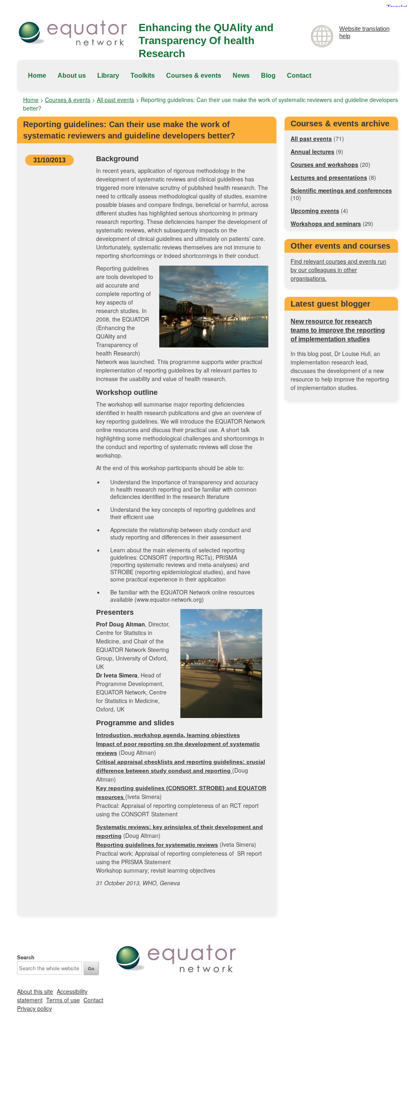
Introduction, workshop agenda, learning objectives (168, 735)
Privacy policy (34, 1008)
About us (72, 75)
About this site (35, 991)
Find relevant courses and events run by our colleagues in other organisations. (338, 269)
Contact (299, 75)
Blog (268, 75)
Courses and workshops (324, 164)
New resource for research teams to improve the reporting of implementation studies (338, 330)
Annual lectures (312, 151)
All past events (115, 100)
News (241, 75)
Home (37, 75)
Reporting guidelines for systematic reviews (157, 844)
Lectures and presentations (329, 177)
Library (108, 75)
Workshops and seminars (326, 223)
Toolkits (142, 75)
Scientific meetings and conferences (341, 190)
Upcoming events (315, 211)
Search (25, 957)
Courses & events (193, 75)
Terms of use (63, 1000)
